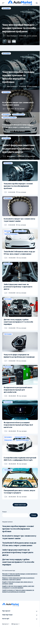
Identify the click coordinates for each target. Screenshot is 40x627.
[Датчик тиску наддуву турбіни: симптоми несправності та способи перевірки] (20, 307)
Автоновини (6, 114)
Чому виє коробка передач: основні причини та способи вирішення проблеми (18, 529)
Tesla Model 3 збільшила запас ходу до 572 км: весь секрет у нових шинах (19, 544)
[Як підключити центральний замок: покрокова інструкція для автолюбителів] (20, 375)
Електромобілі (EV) (18, 114)
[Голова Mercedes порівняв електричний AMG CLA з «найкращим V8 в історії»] (20, 445)
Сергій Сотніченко (7, 590)
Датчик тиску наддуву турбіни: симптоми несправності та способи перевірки (18, 562)
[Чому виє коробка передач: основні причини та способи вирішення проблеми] (20, 70)
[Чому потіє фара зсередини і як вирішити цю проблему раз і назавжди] (20, 342)
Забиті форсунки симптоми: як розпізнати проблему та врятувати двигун (17, 552)
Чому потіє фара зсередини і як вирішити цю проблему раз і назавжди (18, 590)
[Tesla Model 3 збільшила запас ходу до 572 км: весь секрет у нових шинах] (20, 123)
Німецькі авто (8, 440)
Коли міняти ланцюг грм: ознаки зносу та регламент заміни (19, 537)
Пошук (4, 512)
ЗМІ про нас (14, 624)
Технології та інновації (9, 117)
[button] (3, 3)
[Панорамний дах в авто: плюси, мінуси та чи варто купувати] (20, 478)
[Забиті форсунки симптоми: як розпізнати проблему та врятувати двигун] (20, 148)
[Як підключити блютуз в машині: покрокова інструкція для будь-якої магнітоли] (20, 410)
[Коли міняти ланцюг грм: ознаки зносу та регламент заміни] (20, 25)
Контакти (5, 624)
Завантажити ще (20, 505)
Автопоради (6, 8)
